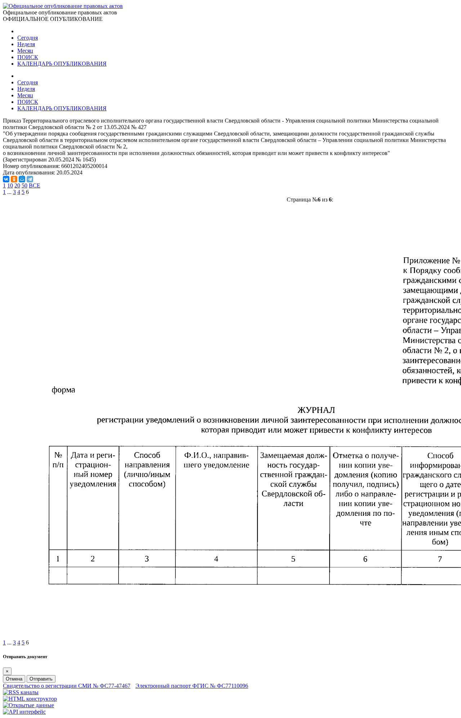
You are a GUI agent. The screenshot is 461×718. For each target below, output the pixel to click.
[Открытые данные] (28, 705)
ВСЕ (34, 185)
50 (24, 185)
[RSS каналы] (21, 692)
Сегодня (27, 38)
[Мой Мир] (22, 179)
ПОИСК (27, 57)
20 (17, 185)
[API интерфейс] (24, 712)
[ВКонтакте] (6, 179)
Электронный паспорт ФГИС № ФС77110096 (191, 686)
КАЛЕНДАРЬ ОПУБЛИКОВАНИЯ (62, 64)
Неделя (26, 44)
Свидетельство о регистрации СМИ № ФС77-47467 (66, 686)
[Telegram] (30, 179)
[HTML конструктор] (30, 699)
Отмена (14, 679)
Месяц (25, 51)
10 (10, 185)
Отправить (41, 679)
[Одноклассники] (14, 179)
